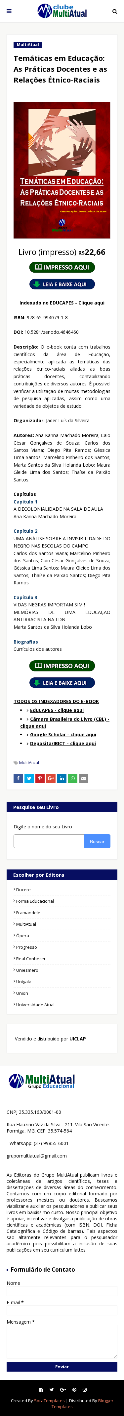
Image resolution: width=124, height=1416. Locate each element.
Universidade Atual (35, 1005)
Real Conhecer (31, 959)
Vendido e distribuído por (50, 1039)
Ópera (22, 936)
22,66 (62, 251)
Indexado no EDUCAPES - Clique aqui (62, 303)
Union (22, 993)
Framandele (28, 913)
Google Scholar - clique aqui (63, 734)
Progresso (26, 947)
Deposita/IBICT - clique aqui (63, 743)
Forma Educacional (35, 901)
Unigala (23, 982)
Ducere (23, 889)
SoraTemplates (49, 1401)
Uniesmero (27, 970)
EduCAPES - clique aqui (57, 710)
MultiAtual (29, 763)
